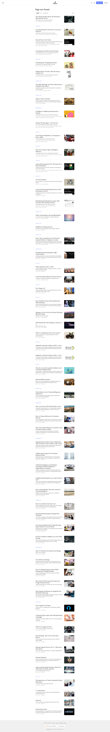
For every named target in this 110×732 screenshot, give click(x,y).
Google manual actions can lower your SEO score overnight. (49, 584)
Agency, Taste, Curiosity (43, 99)
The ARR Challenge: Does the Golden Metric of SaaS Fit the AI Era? (49, 85)
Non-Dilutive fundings (42, 559)
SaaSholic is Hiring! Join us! (44, 227)
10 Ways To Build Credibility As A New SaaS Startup (49, 537)
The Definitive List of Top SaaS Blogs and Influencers (48, 392)
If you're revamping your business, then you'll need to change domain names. (47, 573)
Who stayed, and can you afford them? (44, 20)
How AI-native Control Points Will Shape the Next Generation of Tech (49, 182)
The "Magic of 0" (40, 288)
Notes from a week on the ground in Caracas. (45, 33)
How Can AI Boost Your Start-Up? (46, 504)
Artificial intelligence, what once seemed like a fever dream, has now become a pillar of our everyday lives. (49, 506)
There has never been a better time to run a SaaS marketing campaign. (49, 619)
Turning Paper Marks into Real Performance (45, 139)
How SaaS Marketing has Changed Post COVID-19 (47, 514)
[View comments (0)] (45, 23)
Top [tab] (41, 13)
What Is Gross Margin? (41, 552)
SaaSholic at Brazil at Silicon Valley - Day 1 (49, 355)
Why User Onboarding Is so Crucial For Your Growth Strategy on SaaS (49, 428)
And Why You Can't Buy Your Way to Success (45, 64)
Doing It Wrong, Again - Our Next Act (47, 123)
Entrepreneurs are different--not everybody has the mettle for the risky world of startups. (49, 529)
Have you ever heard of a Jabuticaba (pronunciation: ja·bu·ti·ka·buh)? (47, 335)
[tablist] (42, 13)
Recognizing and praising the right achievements (46, 253)
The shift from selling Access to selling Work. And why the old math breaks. (48, 88)
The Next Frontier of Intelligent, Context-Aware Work (47, 217)
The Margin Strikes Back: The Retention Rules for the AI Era (48, 17)
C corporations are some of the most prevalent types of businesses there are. (48, 693)
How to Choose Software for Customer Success (47, 417)
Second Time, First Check (43, 40)
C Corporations (40, 690)
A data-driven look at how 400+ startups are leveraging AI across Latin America (48, 168)
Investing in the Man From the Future (47, 51)
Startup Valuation (41, 657)
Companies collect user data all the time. (44, 683)
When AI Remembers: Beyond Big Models (48, 215)
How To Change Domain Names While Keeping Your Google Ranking (47, 570)
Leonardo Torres (44, 244)
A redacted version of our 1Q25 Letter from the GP (47, 153)
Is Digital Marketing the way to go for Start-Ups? (49, 478)
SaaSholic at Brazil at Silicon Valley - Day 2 (49, 345)
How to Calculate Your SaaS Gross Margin (48, 551)
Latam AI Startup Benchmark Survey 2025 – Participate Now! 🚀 (49, 190)
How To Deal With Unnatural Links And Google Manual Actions (48, 581)
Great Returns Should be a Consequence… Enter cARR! (48, 136)
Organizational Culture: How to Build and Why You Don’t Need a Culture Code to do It (49, 442)
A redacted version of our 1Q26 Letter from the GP (47, 52)
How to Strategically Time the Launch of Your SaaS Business (48, 490)
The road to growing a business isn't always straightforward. (49, 650)
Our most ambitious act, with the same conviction (46, 124)
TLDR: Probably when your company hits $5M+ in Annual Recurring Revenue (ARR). (48, 269)
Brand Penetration (41, 709)
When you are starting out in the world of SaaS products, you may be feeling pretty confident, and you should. (49, 540)
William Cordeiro (52, 44)
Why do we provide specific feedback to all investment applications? (49, 368)
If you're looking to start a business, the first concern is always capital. (48, 639)
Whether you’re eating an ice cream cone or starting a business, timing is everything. (47, 493)
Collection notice (62, 723)
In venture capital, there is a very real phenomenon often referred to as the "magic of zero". (48, 290)
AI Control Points (41, 179)
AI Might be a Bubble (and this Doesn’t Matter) (47, 112)
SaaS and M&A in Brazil (43, 379)
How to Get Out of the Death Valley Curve (48, 406)
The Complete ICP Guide (43, 605)
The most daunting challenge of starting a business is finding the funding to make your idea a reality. (49, 595)
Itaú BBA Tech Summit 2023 (42, 315)
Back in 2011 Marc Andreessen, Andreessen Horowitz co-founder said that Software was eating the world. (48, 382)
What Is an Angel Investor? (44, 627)
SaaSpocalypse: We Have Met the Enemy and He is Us (48, 72)
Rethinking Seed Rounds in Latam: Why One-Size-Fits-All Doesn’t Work (48, 201)
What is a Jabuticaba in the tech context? (48, 333)
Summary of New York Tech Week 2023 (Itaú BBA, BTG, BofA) (49, 313)
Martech (38, 700)
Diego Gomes (54, 34)
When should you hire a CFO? (45, 267)
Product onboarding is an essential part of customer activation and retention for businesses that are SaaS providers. (47, 431)
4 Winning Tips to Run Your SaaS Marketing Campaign (49, 616)
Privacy (53, 723)
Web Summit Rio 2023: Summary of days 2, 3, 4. (49, 323)
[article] (55, 19)
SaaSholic (40, 21)
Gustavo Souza (43, 117)
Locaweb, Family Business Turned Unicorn (48, 276)
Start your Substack (51, 726)
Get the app (61, 726)
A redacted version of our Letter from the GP (45, 204)
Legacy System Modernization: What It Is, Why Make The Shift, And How (48, 668)
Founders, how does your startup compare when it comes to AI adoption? (49, 193)
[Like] (36, 260)
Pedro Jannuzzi (47, 90)
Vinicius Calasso (47, 21)
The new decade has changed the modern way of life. (47, 702)
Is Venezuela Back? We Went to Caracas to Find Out (48, 30)
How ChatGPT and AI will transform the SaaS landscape (48, 301)
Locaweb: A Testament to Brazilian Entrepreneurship (47, 278)
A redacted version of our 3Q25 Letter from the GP (47, 114)
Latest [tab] (37, 13)
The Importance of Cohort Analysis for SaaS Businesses (49, 681)
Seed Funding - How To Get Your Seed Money (47, 636)
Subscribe (99, 2)
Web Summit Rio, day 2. (41, 326)
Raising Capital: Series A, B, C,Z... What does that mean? (49, 648)
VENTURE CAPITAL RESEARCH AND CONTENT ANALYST (48, 228)
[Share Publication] (94, 3)
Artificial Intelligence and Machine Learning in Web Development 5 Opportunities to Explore (46, 466)
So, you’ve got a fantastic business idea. (44, 628)
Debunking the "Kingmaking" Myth (46, 62)
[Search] (91, 3)
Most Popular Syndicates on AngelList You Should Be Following (48, 592)
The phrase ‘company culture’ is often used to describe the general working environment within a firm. (48, 446)
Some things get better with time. (43, 670)
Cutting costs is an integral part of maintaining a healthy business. (48, 608)
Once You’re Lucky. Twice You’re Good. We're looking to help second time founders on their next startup (49, 42)
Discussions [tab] (45, 13)
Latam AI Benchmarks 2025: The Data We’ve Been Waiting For (49, 165)
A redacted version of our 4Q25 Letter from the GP (47, 75)
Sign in (106, 2)
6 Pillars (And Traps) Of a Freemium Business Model (46, 454)
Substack (49, 729)
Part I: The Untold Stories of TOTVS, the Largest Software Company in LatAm (48, 239)
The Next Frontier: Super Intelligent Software (47, 150)
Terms (57, 723)
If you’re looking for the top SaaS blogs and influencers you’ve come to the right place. (48, 396)
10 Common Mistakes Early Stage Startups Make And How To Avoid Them (48, 526)
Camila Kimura (44, 317)
